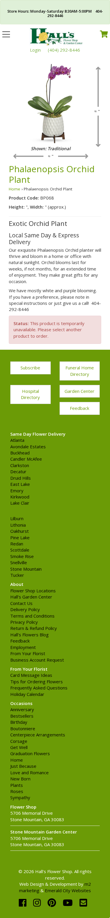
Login (35, 50)
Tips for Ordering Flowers (36, 681)
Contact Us (21, 603)
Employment (23, 647)
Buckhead (20, 453)
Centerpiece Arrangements (37, 735)
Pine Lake (20, 537)
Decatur (18, 471)
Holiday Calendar (27, 694)
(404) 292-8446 (64, 50)
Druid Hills (20, 478)
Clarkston (19, 465)
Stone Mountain (26, 569)
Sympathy (20, 797)
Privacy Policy (24, 622)
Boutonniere (22, 728)
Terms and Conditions (32, 616)
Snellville (18, 562)
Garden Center (79, 391)
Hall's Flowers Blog (29, 635)
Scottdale (19, 550)
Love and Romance (29, 772)
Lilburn (16, 518)
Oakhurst (19, 531)
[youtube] (69, 903)
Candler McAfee (26, 459)
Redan (16, 544)
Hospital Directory (30, 394)
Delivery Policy (25, 609)
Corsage (18, 741)
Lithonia (18, 525)
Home (14, 189)
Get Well (19, 747)
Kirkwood (19, 497)
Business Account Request (37, 660)
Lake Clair (19, 503)
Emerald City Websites (68, 890)
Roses (16, 791)
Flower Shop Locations (33, 591)
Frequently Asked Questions (38, 688)
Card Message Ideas (31, 675)
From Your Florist (27, 653)
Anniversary (22, 709)
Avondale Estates (28, 446)
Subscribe (30, 368)
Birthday (18, 722)
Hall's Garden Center (31, 597)
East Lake (20, 484)
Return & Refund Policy (33, 628)
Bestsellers (21, 716)
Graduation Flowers (30, 753)
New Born (20, 779)
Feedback (79, 408)
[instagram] (38, 903)
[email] (83, 903)
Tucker (17, 575)
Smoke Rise (22, 556)
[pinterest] (53, 903)
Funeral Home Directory (79, 371)
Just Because (23, 766)
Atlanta (17, 440)
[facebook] (24, 903)
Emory (16, 490)
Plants (16, 785)
